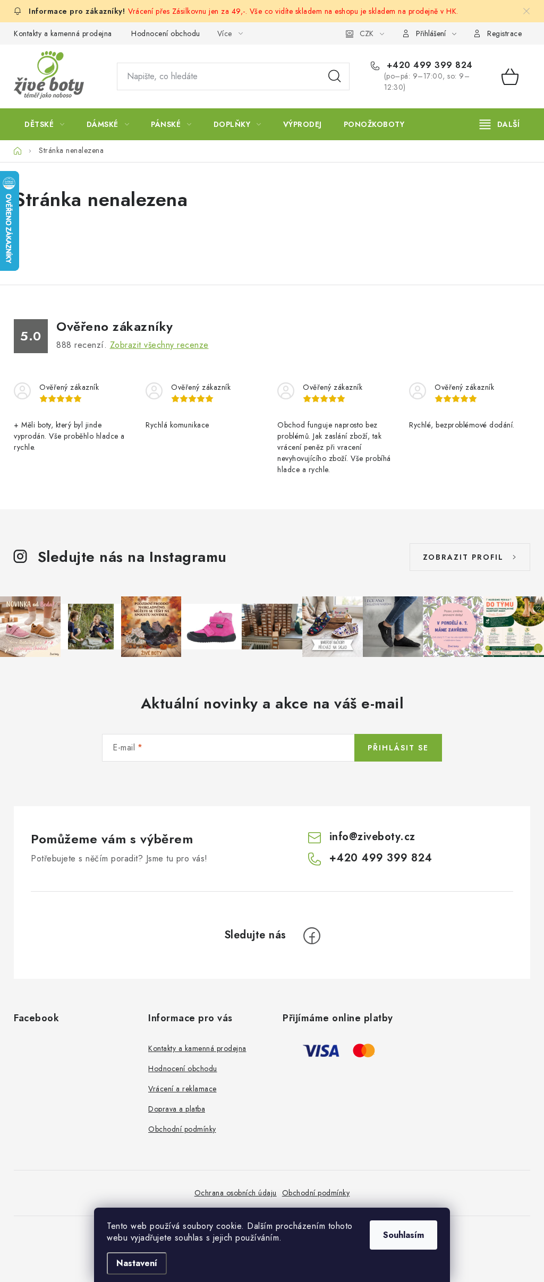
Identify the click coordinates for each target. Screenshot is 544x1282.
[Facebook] (311, 935)
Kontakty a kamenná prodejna (63, 33)
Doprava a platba (176, 1109)
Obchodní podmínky (182, 1129)
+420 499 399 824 (428, 65)
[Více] (499, 124)
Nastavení (136, 1263)
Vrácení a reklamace (182, 1088)
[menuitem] (44, 124)
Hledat (335, 76)
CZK (367, 33)
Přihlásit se (398, 747)
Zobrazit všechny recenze (159, 345)
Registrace (504, 33)
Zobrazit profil (463, 557)
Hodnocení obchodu (165, 33)
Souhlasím (403, 1235)
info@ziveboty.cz (372, 836)
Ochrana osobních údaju (235, 1192)
